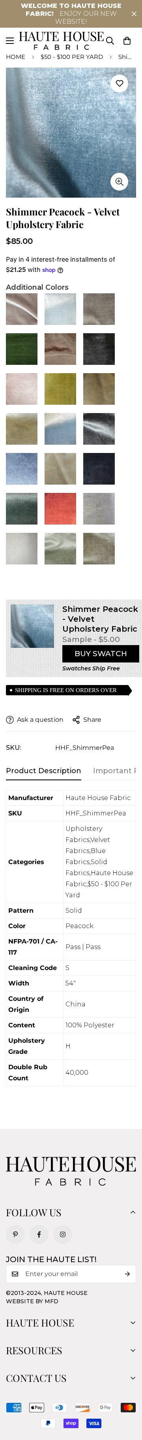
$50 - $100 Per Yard (72, 56)
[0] (127, 41)
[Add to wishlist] (119, 83)
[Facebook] (39, 1234)
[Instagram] (62, 1234)
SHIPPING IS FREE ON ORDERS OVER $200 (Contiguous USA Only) (66, 691)
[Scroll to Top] (128, 1398)
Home (15, 56)
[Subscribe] (127, 1274)
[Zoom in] (119, 182)
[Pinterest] (15, 1234)
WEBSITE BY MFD (32, 1301)
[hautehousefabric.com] (61, 41)
